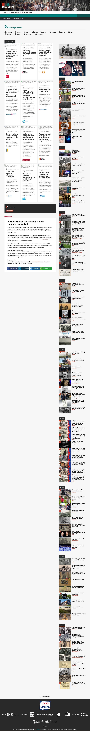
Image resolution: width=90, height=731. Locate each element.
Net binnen (10, 210)
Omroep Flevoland (8, 216)
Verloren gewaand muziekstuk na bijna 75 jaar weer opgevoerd (45, 53)
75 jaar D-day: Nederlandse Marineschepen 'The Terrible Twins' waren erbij (28, 177)
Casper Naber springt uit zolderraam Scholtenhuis (10, 174)
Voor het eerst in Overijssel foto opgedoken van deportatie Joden (44, 175)
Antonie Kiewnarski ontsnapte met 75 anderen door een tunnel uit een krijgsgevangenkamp (45, 137)
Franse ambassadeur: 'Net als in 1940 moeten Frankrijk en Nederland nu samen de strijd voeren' (28, 95)
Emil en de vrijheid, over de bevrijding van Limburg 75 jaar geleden (12, 136)
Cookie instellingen (46, 696)
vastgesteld (45, 239)
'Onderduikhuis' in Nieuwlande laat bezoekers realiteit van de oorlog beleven (12, 55)
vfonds (38, 729)
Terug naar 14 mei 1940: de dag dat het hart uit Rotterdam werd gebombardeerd (12, 92)
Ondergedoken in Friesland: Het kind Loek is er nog (44, 89)
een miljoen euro (36, 261)
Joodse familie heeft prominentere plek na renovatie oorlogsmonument (28, 136)
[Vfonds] (72, 68)
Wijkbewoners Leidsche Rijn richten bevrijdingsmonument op (29, 53)
